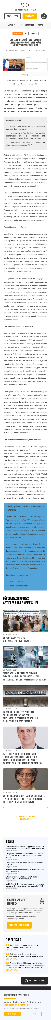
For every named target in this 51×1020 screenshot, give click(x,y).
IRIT (26, 33)
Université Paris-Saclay (29, 613)
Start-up (34, 33)
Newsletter (12, 16)
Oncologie (9, 649)
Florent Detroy (38, 51)
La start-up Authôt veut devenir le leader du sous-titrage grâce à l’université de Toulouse (25, 42)
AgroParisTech (11, 613)
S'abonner (29, 16)
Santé (40, 25)
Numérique (18, 33)
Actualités (12, 25)
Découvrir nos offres (19, 925)
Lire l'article (12, 950)
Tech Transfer (27, 25)
